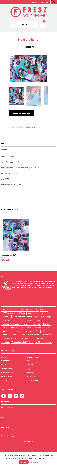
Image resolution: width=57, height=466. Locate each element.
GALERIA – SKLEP (33, 357)
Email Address (7, 408)
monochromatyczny (42, 327)
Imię (2, 417)
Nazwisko (5, 427)
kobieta (29, 320)
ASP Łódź (21, 313)
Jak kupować (6, 369)
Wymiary (5, 149)
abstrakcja (15, 127)
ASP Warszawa (8, 313)
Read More (33, 462)
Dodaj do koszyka (21, 113)
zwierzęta (47, 342)
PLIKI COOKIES (7, 373)
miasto (28, 327)
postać (22, 335)
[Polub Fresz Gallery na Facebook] (4, 396)
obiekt (36, 331)
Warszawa (40, 338)
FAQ (28, 369)
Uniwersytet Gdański (11, 338)
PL (42, 2)
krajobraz (36, 324)
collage (43, 313)
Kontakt (30, 373)
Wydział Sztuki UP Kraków (22, 342)
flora (21, 320)
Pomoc (30, 365)
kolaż (38, 320)
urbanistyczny (27, 338)
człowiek (6, 317)
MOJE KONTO (34, 2)
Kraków (46, 324)
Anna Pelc (5, 257)
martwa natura (17, 327)
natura (28, 331)
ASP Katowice (25, 309)
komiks (26, 324)
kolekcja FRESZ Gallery (11, 324)
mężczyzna (18, 331)
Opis (3, 143)
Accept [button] (23, 462)
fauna (14, 320)
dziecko (6, 320)
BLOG (3, 365)
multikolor (31, 127)
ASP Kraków (24, 127)
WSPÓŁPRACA (6, 361)
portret (13, 335)
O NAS (29, 361)
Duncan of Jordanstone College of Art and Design (32, 317)
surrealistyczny (34, 335)
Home (3, 357)
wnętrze (6, 342)
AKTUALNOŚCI (32, 381)
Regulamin (31, 377)
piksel (5, 335)
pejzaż (44, 331)
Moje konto (6, 377)
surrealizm (47, 335)
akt (15, 309)
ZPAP (38, 342)
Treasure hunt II (8, 254)
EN (47, 2)
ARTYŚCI (4, 381)
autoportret (33, 313)
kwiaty (5, 327)
